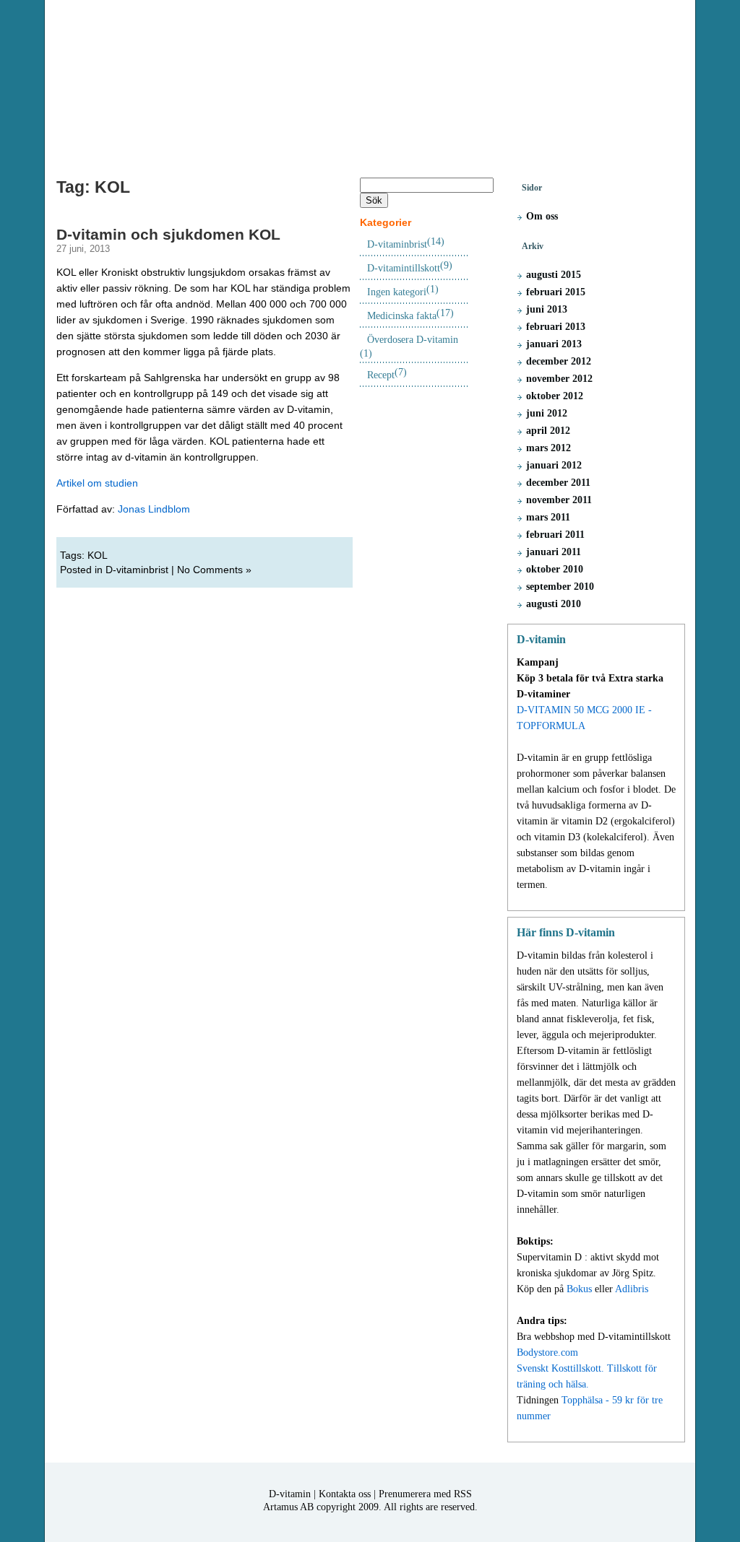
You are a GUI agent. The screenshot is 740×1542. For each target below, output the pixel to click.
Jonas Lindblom (154, 509)
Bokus (579, 1289)
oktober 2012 (554, 396)
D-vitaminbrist (137, 569)
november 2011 (559, 500)
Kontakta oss (345, 1494)
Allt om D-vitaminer (370, 81)
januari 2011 (553, 551)
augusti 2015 (553, 274)
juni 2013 (546, 309)
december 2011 (558, 482)
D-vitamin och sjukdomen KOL (168, 234)
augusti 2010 (553, 603)
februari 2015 (555, 292)
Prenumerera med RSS (425, 1494)
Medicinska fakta (401, 315)
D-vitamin (290, 1494)
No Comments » (214, 569)
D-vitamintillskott (403, 268)
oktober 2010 (554, 569)
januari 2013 (554, 344)
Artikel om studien (97, 483)
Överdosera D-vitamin (412, 339)
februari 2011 (555, 534)
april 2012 (548, 430)
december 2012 (558, 361)
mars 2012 (548, 448)
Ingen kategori (396, 292)
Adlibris (631, 1289)
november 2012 (559, 378)
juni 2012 (546, 413)
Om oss (542, 216)
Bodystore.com (547, 1352)
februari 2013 (555, 326)
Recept (381, 375)
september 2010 (560, 586)
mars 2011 (548, 517)
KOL (97, 555)
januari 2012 (554, 465)
